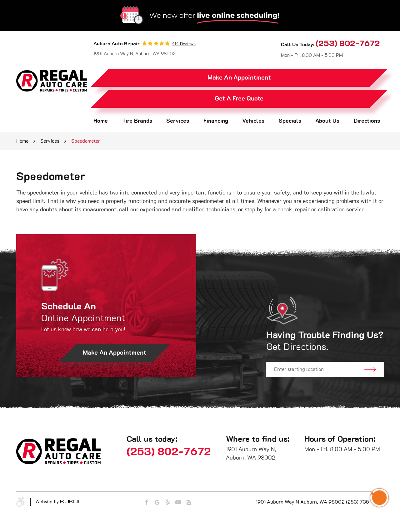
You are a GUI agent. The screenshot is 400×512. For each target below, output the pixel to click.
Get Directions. (324, 341)
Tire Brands (137, 121)
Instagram (189, 502)
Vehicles (253, 121)
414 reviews (184, 44)
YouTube (178, 502)
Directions (367, 121)
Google (157, 502)
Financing (215, 121)
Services (177, 121)
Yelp (167, 502)
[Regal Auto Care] (51, 81)
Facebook (146, 502)
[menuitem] (100, 121)
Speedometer (85, 141)
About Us (327, 121)
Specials (290, 121)
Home (100, 121)
